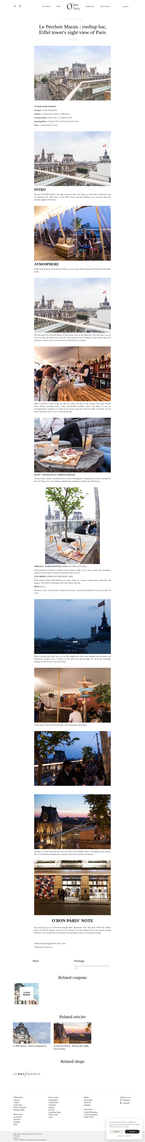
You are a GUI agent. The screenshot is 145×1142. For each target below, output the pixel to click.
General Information (90, 1112)
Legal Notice (18, 1105)
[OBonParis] (73, 6)
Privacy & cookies (20, 1107)
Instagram (126, 1100)
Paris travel (18, 1114)
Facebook (126, 1103)
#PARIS (95, 966)
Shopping (17, 1122)
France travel (54, 1097)
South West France (55, 1112)
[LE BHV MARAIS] (26, 994)
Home (64, 19)
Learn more (128, 1136)
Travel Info (88, 1109)
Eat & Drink (79, 19)
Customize (120, 1136)
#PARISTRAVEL (87, 966)
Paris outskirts (53, 1100)
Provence (52, 1110)
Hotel (15, 1124)
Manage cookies (19, 1110)
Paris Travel (46, 6)
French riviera (53, 1115)
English (125, 6)
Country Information (91, 1115)
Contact (16, 1102)
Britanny (51, 1107)
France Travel (105, 6)
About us (17, 1100)
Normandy (52, 1105)
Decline (116, 1131)
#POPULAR (78, 966)
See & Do (17, 1119)
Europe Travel (88, 1117)
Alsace (51, 1117)
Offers (58, 6)
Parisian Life (90, 6)
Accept (132, 1131)
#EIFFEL (101, 966)
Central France (53, 1102)
